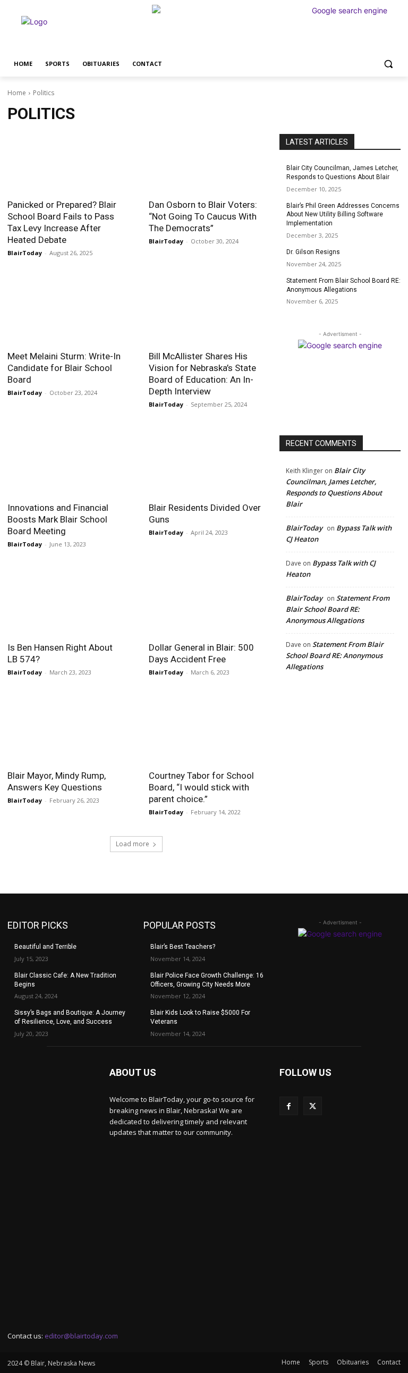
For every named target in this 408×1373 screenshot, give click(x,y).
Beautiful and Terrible (45, 946)
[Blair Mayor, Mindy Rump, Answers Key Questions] (65, 734)
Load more (132, 843)
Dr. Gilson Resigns (313, 252)
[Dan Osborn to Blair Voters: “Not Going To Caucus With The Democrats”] (207, 163)
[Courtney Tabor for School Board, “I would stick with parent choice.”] (207, 734)
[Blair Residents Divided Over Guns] (207, 466)
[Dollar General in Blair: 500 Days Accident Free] (207, 606)
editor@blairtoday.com (81, 1336)
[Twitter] (312, 1106)
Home (16, 92)
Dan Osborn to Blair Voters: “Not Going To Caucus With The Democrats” (203, 216)
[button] (388, 64)
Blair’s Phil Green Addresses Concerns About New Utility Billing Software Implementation (343, 215)
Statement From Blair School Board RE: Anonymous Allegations (337, 609)
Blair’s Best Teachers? (182, 946)
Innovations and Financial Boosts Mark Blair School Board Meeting (57, 519)
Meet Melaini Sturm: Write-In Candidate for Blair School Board (64, 368)
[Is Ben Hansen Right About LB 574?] (65, 606)
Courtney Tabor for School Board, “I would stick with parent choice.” (201, 787)
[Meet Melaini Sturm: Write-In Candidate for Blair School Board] (65, 314)
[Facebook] (288, 1106)
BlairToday (24, 253)
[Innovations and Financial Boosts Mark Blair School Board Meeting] (65, 466)
